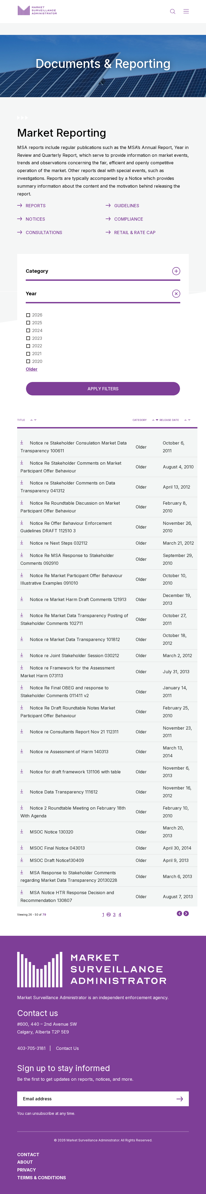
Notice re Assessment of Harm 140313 (69, 751)
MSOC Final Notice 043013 (57, 848)
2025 (37, 322)
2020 (37, 361)
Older (32, 369)
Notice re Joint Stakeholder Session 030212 (74, 655)
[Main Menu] (186, 11)
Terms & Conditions (41, 1177)
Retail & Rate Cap (135, 232)
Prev (179, 913)
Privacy (26, 1170)
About (25, 1162)
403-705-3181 (31, 1048)
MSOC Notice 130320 (51, 832)
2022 (37, 345)
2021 (37, 353)
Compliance (128, 219)
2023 (37, 338)
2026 (37, 315)
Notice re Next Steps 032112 (58, 543)
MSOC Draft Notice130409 (57, 860)
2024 (37, 330)
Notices (35, 219)
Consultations (44, 232)
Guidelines (126, 205)
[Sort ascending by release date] (185, 420)
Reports (36, 205)
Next (186, 914)
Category (140, 419)
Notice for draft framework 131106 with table (75, 771)
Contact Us (67, 1048)
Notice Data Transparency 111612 (64, 792)
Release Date (169, 419)
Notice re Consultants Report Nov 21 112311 (74, 731)
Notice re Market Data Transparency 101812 (75, 639)
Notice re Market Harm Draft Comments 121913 (78, 599)
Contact (28, 1154)
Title (21, 419)
